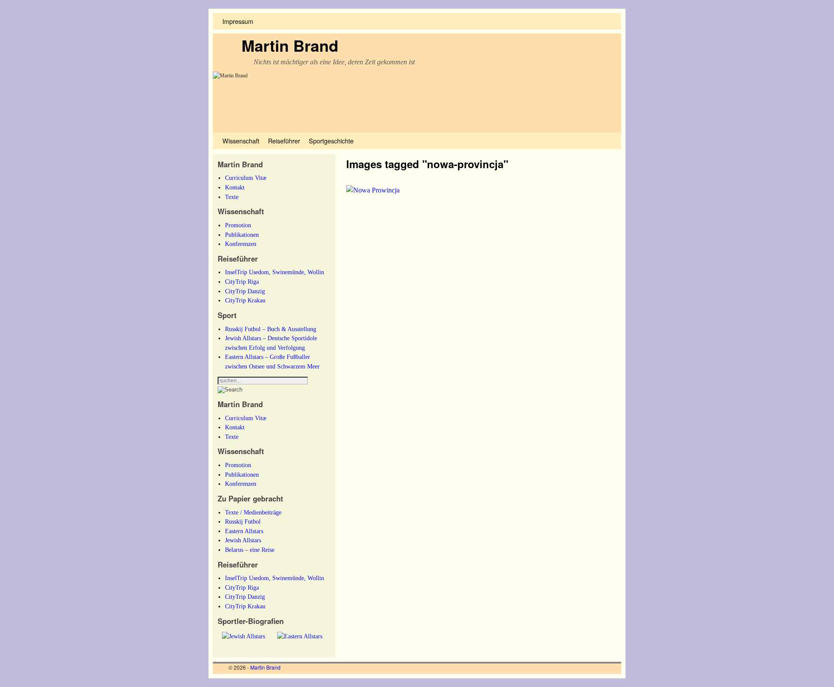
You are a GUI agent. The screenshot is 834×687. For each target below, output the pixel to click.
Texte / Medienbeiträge (253, 512)
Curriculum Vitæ (245, 177)
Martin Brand (290, 45)
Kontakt (235, 187)
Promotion (238, 225)
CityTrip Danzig (245, 291)
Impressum (237, 21)
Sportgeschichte (331, 140)
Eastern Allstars (244, 531)
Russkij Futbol (243, 521)
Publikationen (242, 234)
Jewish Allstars (243, 540)
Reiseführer (284, 140)
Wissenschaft (240, 140)
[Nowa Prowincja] (373, 190)
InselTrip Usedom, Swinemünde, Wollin (274, 272)
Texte (231, 196)
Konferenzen (240, 243)
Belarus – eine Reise (250, 549)
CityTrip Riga (242, 281)
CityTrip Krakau (245, 300)
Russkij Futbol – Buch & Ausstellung (270, 328)
